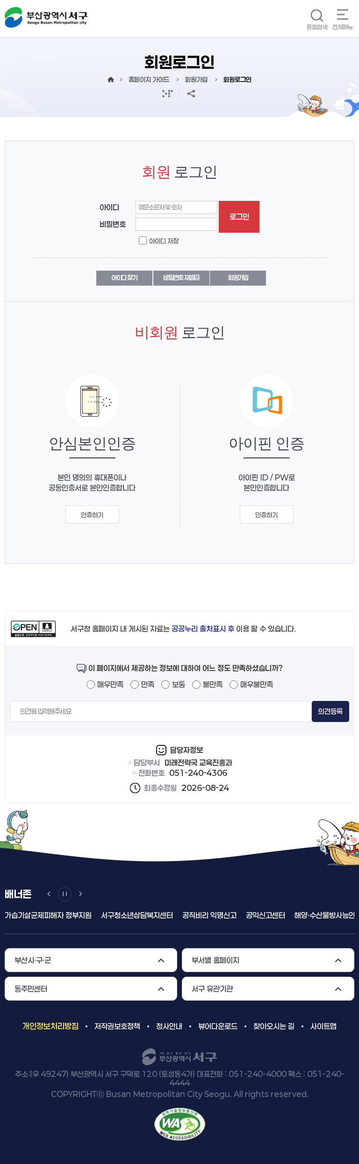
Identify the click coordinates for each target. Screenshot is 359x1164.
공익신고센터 (263, 915)
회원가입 (238, 277)
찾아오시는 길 (273, 1026)
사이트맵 (323, 1026)
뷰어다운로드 (217, 1026)
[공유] (191, 94)
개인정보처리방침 (50, 1026)
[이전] (49, 894)
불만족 (213, 684)
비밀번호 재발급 (181, 277)
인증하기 (92, 515)
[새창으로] (179, 1123)
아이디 (109, 207)
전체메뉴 (342, 26)
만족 (147, 684)
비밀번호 (113, 224)
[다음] (80, 894)
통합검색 (317, 26)
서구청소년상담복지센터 (135, 915)
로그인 (239, 216)
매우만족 (110, 684)
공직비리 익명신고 (207, 915)
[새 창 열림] (168, 94)
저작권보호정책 (117, 1026)
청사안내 (169, 1026)
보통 (178, 684)
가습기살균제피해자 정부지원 (45, 915)
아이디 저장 (164, 241)
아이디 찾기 (124, 277)
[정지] (64, 894)
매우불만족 (256, 684)
